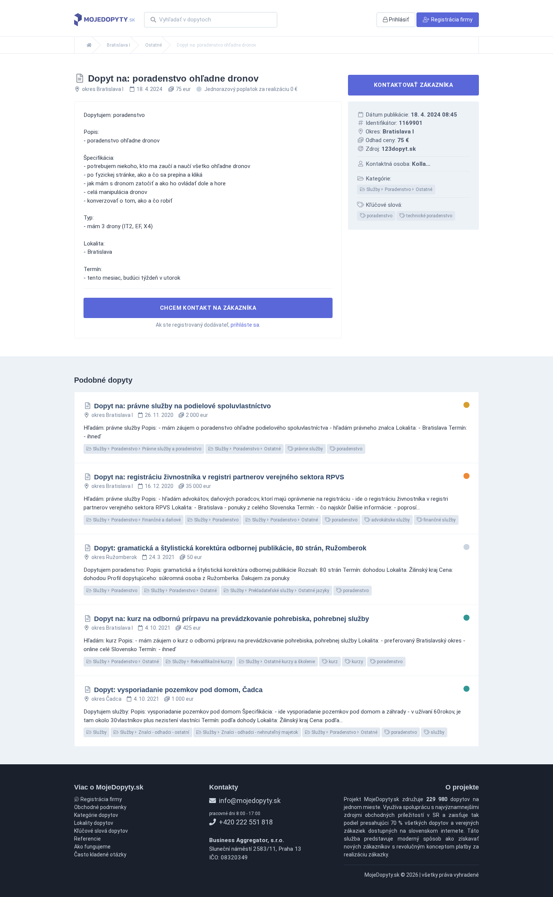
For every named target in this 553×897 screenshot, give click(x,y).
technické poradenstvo (428, 215)
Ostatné (153, 45)
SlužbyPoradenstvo (216, 520)
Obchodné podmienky (100, 807)
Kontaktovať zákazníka (413, 85)
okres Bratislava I (102, 89)
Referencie (87, 839)
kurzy (357, 661)
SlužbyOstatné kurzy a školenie (280, 661)
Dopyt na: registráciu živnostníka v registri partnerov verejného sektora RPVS (219, 477)
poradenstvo (379, 215)
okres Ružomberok (114, 557)
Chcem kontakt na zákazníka (208, 308)
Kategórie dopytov (96, 815)
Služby (99, 732)
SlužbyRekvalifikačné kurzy (201, 661)
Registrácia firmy (100, 799)
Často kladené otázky (100, 855)
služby (437, 732)
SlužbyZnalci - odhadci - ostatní (154, 732)
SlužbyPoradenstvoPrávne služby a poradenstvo (146, 449)
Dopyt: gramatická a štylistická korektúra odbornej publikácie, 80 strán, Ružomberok (230, 548)
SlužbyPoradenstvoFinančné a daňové (136, 520)
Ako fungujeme (92, 847)
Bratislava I (118, 45)
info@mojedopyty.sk (249, 801)
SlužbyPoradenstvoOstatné (398, 189)
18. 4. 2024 (149, 89)
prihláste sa (245, 325)
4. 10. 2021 (157, 628)
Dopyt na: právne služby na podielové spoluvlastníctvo (182, 406)
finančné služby (439, 520)
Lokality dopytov (93, 823)
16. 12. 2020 (159, 486)
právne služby (308, 449)
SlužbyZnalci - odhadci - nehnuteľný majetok (250, 732)
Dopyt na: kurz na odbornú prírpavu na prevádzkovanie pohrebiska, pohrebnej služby (231, 619)
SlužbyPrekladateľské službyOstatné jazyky (279, 590)
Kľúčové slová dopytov (101, 831)
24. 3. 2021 (162, 557)
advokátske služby (390, 520)
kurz (333, 661)
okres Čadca (106, 699)
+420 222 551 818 (245, 822)
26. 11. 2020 (159, 415)
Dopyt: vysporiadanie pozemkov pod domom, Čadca (178, 690)
